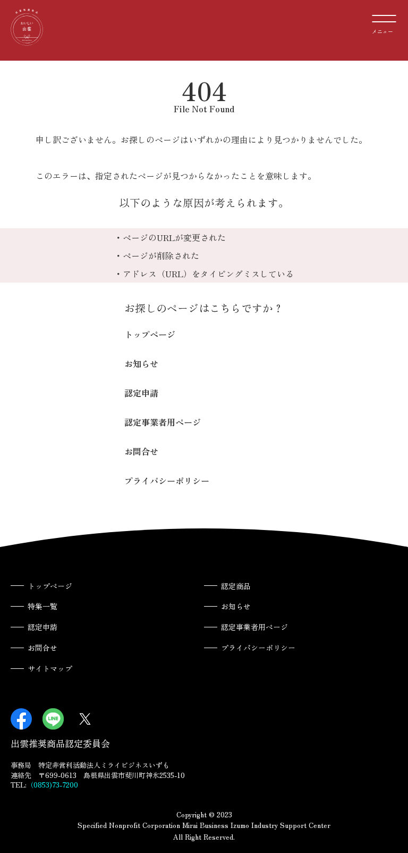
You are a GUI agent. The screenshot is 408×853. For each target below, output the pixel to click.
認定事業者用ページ (162, 422)
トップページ (149, 334)
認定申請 (141, 392)
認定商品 (236, 586)
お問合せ (141, 451)
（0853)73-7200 (52, 785)
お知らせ (141, 363)
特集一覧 (42, 606)
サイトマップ (50, 668)
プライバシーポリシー (166, 480)
